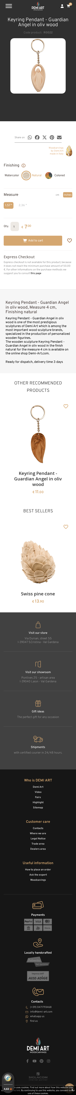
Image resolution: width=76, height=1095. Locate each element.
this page (36, 273)
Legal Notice (38, 838)
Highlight (38, 802)
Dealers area (38, 849)
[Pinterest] (52, 137)
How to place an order (38, 869)
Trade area (38, 843)
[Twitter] (44, 137)
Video (38, 792)
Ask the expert (38, 874)
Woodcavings (38, 880)
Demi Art (38, 787)
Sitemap (38, 807)
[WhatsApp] (29, 137)
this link (16, 1090)
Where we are (38, 833)
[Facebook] (37, 137)
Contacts (38, 828)
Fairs (38, 797)
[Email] (59, 137)
